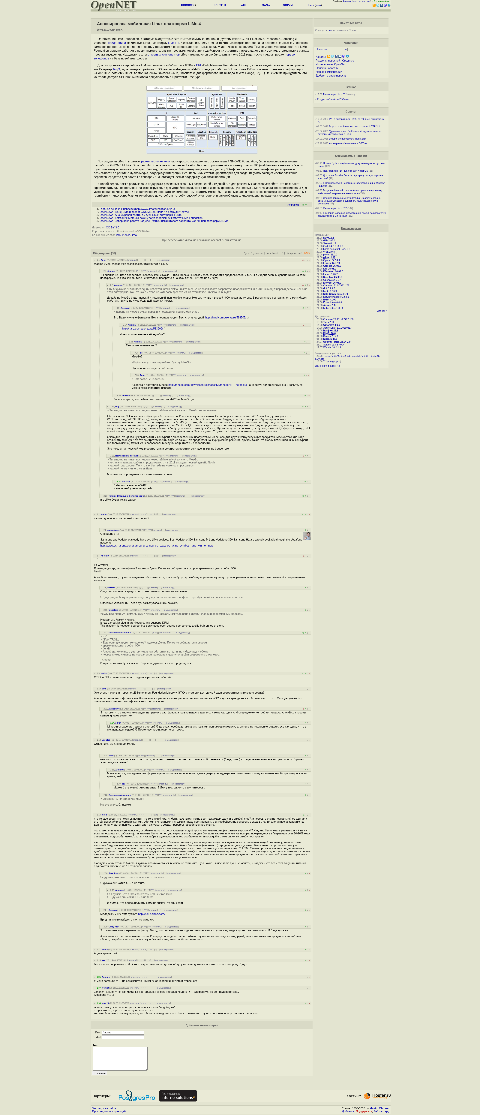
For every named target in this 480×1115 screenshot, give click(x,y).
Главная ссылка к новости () (137, 208)
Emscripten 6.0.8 (332, 302)
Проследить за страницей (109, 1111)
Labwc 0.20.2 (330, 274)
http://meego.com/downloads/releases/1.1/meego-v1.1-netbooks (207, 384)
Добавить (348, 1111)
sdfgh (118, 723)
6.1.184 (366, 355)
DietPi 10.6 (329, 333)
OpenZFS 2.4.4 (331, 260)
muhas (104, 514)
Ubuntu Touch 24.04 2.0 (336, 341)
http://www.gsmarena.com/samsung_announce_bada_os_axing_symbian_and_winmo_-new (156, 545)
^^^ (144, 271)
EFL (199, 65)
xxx (141, 353)
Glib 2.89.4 (329, 240)
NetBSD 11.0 (330, 339)
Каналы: (321, 56)
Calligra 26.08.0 (332, 265)
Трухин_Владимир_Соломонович (126, 496)
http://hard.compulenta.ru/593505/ (225, 317)
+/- (282, 253)
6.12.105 (345, 355)
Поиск (310, 5)
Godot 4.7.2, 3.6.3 (333, 246)
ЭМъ (104, 689)
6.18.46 (336, 355)
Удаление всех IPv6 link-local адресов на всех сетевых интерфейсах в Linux (350, 132)
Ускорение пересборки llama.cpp (347, 138)
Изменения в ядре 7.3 (327, 365)
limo (118, 235)
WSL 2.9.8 (329, 251)
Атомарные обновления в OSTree (348, 143)
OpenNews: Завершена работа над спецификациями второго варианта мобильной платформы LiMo (164, 220)
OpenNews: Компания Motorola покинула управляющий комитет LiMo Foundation (151, 217)
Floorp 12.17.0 (331, 263)
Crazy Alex (114, 927)
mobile (126, 235)
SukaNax (126, 482)
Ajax (246, 253)
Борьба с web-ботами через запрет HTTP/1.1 (354, 126)
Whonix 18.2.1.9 (332, 347)
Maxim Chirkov (379, 1108)
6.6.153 (356, 355)
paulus (104, 673)
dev (123, 784)
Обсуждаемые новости (351, 155)
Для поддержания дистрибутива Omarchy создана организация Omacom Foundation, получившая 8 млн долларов (349, 201)
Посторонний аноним (126, 456)
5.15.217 (375, 355)
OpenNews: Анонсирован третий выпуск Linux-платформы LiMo (141, 214)
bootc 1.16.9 (330, 291)
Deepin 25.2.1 (330, 336)
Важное (351, 87)
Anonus (111, 271)
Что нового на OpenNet (330, 64)
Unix (330, 30)
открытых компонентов (164, 54)
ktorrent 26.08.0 (332, 282)
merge (331, 361)
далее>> (382, 310)
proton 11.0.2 (330, 254)
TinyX (116, 69)
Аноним (118, 285)
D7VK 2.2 (328, 237)
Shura (105, 949)
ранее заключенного (155, 161)
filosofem (113, 610)
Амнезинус (114, 709)
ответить (132, 260)
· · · (148, 260)
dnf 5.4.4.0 (329, 288)
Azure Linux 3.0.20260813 (337, 327)
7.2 (325, 361)
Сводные (348, 60)
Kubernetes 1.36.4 (333, 308)
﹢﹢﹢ (141, 260)
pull (338, 361)
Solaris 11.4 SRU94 (333, 344)
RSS (307, 253)
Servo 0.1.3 (329, 243)
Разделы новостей (328, 60)
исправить (293, 204)
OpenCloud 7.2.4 (332, 280)
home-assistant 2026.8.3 (336, 249)
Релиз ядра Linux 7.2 (335, 94)
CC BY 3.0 (112, 227)
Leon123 (106, 740)
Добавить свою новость (331, 75)
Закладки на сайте (104, 1108)
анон (111, 756)
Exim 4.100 (329, 299)
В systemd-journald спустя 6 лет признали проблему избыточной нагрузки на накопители (350, 192)
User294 (111, 587)
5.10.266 (319, 358)
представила (117, 42)
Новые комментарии (329, 71)
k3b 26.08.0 (329, 268)
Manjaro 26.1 (330, 330)
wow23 (105, 988)
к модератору (164, 260)
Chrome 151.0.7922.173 (336, 285)
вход (354, 1)
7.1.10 (326, 355)
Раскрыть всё (294, 253)
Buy (117, 406)
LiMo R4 (173, 42)
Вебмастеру (381, 1111)
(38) (113, 253)
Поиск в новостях (327, 68)
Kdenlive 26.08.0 (332, 277)
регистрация (364, 1)
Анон (103, 260)
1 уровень (257, 253)
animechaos (113, 530)
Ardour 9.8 (329, 305)
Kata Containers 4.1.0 (335, 294)
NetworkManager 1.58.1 (336, 296)
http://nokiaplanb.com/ (151, 913)
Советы (351, 111)
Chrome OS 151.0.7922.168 (338, 319)
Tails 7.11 (328, 322)
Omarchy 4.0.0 (331, 325)
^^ (140, 271)
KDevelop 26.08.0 (333, 271)
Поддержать (364, 1111)
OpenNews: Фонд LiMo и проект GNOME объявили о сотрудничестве (144, 211)
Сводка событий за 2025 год (333, 99)
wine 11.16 (329, 257)
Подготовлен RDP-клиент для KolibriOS (345, 170)
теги (318, 5)
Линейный (272, 253)
